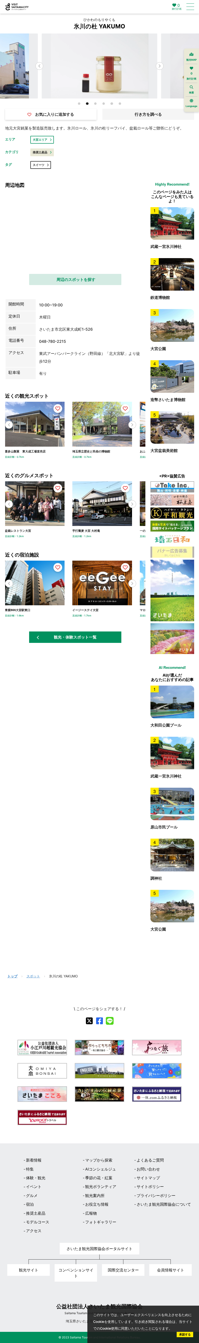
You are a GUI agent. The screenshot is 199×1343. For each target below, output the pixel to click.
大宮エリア (40, 139)
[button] (160, 66)
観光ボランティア (100, 1186)
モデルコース (37, 1222)
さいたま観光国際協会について (164, 1204)
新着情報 (33, 1160)
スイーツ (38, 165)
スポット (33, 976)
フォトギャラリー (100, 1222)
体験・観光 (35, 1178)
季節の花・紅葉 (98, 1178)
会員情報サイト (170, 1270)
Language (191, 106)
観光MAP (191, 59)
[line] (110, 1021)
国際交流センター (123, 1270)
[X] (89, 1021)
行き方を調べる (148, 114)
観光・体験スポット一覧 (75, 637)
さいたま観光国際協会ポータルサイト (99, 1248)
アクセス (33, 1230)
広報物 (91, 1213)
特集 (30, 1169)
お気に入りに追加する (54, 114)
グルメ (32, 1195)
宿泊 (30, 1204)
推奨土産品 (40, 152)
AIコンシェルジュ (100, 1169)
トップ (12, 976)
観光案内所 (95, 1195)
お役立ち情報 (96, 1204)
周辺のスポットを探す (76, 279)
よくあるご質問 (150, 1160)
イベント (33, 1186)
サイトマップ (148, 1178)
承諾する (185, 1334)
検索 (191, 92)
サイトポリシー (150, 1186)
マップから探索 (98, 1160)
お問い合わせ (148, 1169)
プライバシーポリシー (156, 1195)
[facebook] (99, 1021)
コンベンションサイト (75, 1273)
